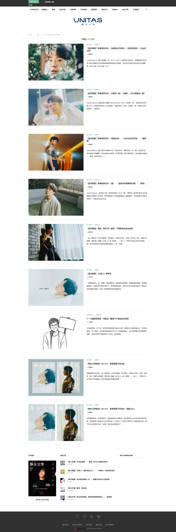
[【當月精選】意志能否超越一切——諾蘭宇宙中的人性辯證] (62, 480)
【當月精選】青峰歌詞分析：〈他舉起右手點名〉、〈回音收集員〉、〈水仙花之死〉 (116, 49)
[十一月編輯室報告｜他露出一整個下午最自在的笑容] (56, 332)
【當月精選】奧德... (49, 2)
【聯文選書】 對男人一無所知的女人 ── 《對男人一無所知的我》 (91, 470)
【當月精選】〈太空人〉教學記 (99, 273)
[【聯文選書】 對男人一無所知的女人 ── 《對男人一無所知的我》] (62, 471)
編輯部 (91, 54)
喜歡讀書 (94, 9)
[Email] (99, 516)
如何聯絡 (89, 524)
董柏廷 (91, 232)
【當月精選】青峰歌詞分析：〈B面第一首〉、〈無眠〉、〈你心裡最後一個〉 (116, 93)
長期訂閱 (99, 524)
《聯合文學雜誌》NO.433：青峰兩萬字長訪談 (105, 363)
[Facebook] (77, 516)
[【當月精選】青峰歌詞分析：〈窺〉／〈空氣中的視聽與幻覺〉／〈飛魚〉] (56, 197)
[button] (40, 1)
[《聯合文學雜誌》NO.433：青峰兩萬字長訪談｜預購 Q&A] (56, 422)
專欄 (53, 9)
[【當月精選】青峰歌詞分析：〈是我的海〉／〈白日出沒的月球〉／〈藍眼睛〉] (56, 152)
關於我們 (65, 524)
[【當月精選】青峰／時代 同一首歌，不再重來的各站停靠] (56, 242)
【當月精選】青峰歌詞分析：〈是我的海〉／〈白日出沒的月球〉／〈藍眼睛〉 (116, 139)
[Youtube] (91, 516)
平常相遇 (83, 9)
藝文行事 (125, 9)
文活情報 (136, 9)
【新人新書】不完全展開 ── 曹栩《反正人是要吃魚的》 (87, 462)
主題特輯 (73, 9)
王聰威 (91, 322)
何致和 (91, 277)
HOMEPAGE (34, 9)
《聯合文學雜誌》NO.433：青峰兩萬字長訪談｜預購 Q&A (110, 408)
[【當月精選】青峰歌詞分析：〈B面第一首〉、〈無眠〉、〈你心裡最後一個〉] (56, 107)
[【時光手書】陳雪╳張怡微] (62, 489)
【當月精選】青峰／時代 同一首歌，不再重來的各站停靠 (111, 228)
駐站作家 (62, 9)
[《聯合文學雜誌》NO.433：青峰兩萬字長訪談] (56, 377)
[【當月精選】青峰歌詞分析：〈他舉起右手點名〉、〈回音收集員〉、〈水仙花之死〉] (56, 62)
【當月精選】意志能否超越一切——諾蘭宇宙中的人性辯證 (88, 479)
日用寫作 (115, 9)
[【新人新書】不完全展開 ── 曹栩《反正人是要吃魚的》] (62, 463)
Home (30, 5)
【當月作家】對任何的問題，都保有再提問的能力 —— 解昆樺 (89, 497)
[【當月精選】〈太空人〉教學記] (56, 287)
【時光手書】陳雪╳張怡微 (76, 488)
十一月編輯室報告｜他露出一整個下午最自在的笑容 (108, 318)
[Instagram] (84, 516)
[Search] (147, 9)
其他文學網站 (77, 524)
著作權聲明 (110, 524)
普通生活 (104, 9)
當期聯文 (44, 9)
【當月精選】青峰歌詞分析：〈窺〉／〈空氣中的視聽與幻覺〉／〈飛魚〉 (116, 183)
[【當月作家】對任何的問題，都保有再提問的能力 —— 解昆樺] (62, 498)
